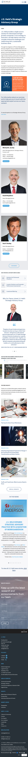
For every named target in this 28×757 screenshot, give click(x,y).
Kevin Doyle (18, 531)
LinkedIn (3, 655)
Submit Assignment (5, 666)
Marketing (21, 752)
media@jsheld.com (5, 733)
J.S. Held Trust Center (6, 672)
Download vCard (6, 161)
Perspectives (4, 696)
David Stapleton (8, 195)
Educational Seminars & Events (8, 698)
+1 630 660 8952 (9, 249)
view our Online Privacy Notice (10, 749)
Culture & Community (6, 714)
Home (2, 28)
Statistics (14, 752)
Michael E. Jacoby (8, 148)
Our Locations (4, 720)
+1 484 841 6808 (9, 156)
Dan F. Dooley (7, 243)
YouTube (3, 657)
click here (3, 114)
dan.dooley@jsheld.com (8, 250)
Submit (5, 623)
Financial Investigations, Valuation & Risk (10, 685)
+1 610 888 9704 (9, 154)
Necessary (5, 752)
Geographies (4, 705)
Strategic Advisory (5, 683)
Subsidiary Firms (5, 670)
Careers (3, 716)
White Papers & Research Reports (8, 694)
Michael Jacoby (9, 531)
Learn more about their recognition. (14, 552)
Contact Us (3, 726)
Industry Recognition (14, 526)
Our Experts (4, 718)
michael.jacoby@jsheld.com (9, 158)
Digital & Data (4, 687)
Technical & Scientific (6, 681)
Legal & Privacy (4, 668)
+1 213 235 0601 (9, 201)
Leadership (3, 722)
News (2, 724)
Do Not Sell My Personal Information (9, 674)
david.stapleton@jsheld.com (9, 202)
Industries (3, 707)
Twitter (3, 659)
